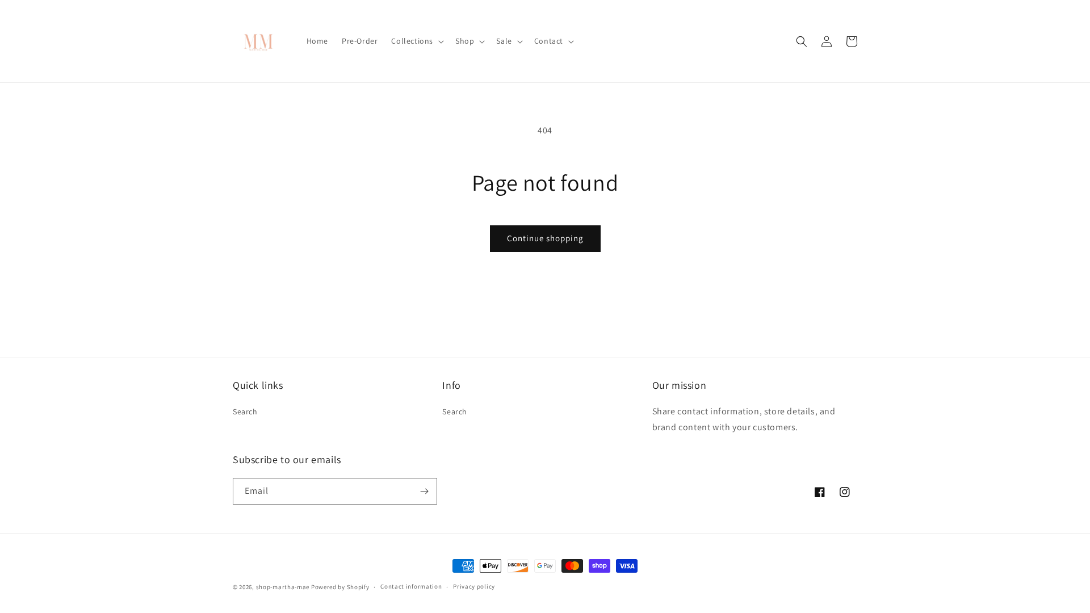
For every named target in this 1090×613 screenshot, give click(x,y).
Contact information (411, 586)
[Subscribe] (424, 491)
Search (245, 411)
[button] (416, 41)
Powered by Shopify (340, 587)
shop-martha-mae (283, 587)
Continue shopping (545, 238)
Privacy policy (474, 586)
